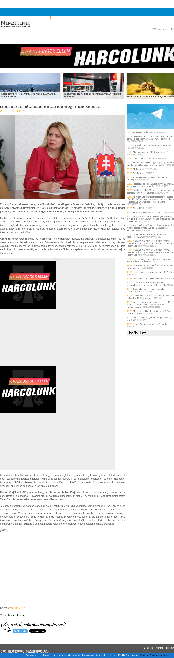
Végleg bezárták (140, 132)
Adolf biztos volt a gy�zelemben (148, 278)
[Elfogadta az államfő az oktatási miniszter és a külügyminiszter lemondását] (62, 197)
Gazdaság (16, 19)
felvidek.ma (17, 608)
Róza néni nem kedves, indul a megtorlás (152, 145)
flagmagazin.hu (135, 141)
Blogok (56, 19)
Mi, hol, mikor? (139, 169)
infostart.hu (134, 204)
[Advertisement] (28, 341)
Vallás (86, 19)
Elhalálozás (138, 173)
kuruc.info (145, 180)
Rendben (144, 655)
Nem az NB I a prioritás (143, 158)
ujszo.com (147, 268)
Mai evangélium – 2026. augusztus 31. (151, 152)
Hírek (4, 19)
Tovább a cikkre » (12, 615)
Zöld (77, 19)
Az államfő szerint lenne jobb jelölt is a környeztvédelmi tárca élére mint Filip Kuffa (147, 283)
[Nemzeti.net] (15, 24)
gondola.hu (161, 158)
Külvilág (29, 19)
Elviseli (136, 208)
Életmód (68, 19)
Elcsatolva (42, 19)
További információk (159, 655)
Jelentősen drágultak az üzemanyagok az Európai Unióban (92, 95)
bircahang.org (157, 132)
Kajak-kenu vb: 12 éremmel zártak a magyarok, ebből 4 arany (28, 95)
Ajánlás (159, 648)
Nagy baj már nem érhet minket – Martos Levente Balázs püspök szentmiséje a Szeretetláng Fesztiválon (150, 252)
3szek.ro (151, 169)
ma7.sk (152, 261)
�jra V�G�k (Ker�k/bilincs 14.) (148, 212)
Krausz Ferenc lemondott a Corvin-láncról (152, 324)
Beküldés (148, 648)
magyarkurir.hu (136, 154)
